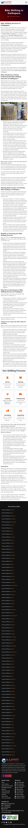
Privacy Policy (5, 796)
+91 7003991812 (6, 805)
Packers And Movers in (8, 509)
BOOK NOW (8, 776)
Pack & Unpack (20, 794)
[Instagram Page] (8, 822)
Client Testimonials (6, 791)
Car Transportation (20, 785)
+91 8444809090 (6, 807)
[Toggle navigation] (26, 2)
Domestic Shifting (20, 796)
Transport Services (20, 798)
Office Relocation (20, 784)
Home (8, 16)
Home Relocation (20, 782)
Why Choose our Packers (7, 785)
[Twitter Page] (4, 822)
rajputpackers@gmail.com (9, 803)
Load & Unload (19, 792)
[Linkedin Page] (10, 822)
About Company (5, 784)
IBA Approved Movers (6, 787)
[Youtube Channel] (6, 822)
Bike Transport (20, 787)
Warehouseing (19, 789)
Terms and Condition (6, 798)
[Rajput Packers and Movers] (10, 817)
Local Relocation (20, 791)
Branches (4, 789)
